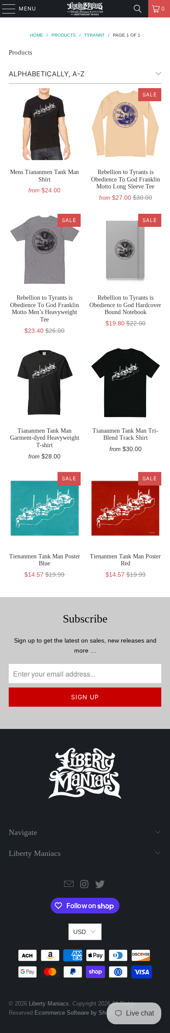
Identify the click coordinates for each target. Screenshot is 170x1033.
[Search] (137, 8)
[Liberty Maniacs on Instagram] (84, 885)
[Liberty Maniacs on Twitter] (100, 885)
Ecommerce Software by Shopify (76, 1012)
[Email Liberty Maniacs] (68, 885)
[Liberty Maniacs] (85, 8)
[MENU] (4, 8)
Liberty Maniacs (49, 1003)
